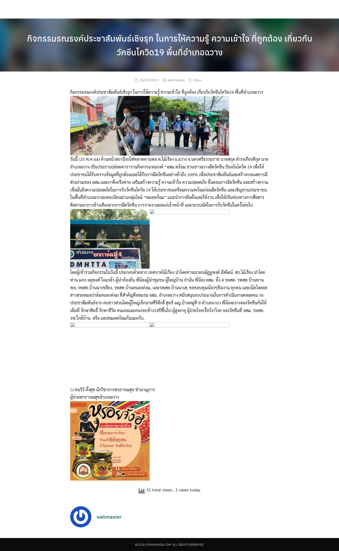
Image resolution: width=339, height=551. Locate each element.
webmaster (176, 79)
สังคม (198, 79)
